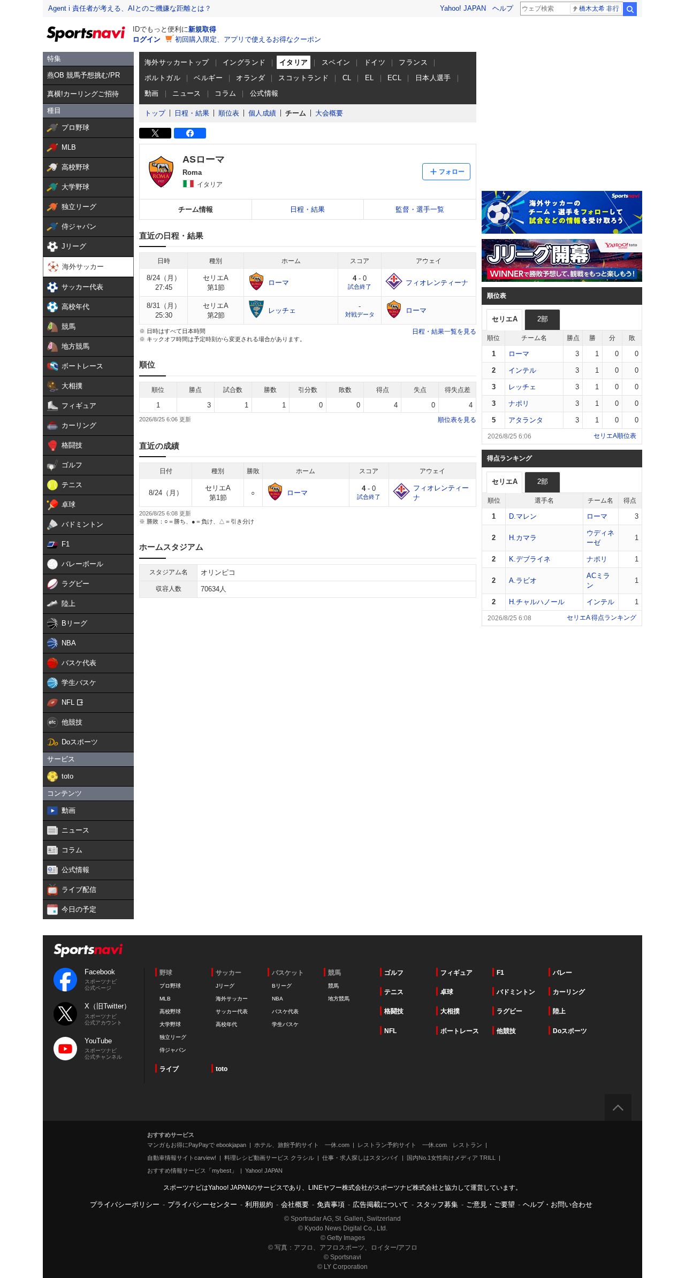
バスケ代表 (285, 1011)
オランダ (250, 78)
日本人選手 (433, 78)
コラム (225, 93)
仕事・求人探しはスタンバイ (360, 1157)
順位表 (228, 113)
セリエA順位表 (614, 436)
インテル (522, 370)
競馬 (333, 986)
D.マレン (523, 516)
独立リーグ (172, 1037)
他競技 (506, 1031)
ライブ (169, 1069)
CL (347, 78)
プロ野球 (170, 986)
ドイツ (374, 62)
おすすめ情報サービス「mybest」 (192, 1170)
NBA (277, 999)
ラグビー (509, 1011)
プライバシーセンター (202, 1204)
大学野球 (170, 1024)
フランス (413, 62)
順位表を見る (457, 420)
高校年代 (226, 1024)
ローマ (518, 354)
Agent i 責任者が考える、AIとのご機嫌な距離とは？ (129, 8)
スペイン (336, 62)
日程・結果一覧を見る (444, 331)
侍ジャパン (172, 1050)
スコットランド (303, 78)
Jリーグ (225, 986)
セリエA (504, 319)
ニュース (186, 93)
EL (369, 78)
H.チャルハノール (537, 602)
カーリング (569, 992)
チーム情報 (195, 209)
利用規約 (259, 1204)
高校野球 (170, 1011)
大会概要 (329, 113)
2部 (542, 319)
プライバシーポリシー (124, 1204)
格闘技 (394, 1011)
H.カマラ (523, 538)
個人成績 (262, 113)
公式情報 (264, 93)
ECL (394, 78)
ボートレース (459, 1031)
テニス (394, 992)
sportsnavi (88, 950)
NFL (390, 1031)
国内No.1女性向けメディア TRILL (451, 1157)
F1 (500, 972)
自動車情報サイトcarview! (181, 1157)
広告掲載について (380, 1204)
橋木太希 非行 (599, 8)
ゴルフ (394, 972)
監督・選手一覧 (419, 209)
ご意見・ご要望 (490, 1204)
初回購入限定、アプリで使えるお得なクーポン (248, 39)
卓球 (446, 992)
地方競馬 (338, 999)
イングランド (244, 62)
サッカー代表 (232, 1011)
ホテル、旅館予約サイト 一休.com (301, 1145)
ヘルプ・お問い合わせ (557, 1204)
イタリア (293, 62)
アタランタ (525, 420)
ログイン (147, 39)
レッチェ (522, 387)
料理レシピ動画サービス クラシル (269, 1157)
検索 (630, 9)
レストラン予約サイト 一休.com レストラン (419, 1145)
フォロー (452, 171)
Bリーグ (282, 986)
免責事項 (331, 1204)
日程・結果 (191, 113)
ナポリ (518, 403)
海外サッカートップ (176, 62)
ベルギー (208, 78)
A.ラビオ (523, 580)
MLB (165, 999)
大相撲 (450, 1011)
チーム (295, 113)
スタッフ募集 (437, 1204)
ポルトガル (162, 78)
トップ (154, 113)
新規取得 (202, 29)
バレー (562, 972)
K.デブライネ (530, 559)
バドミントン (516, 992)
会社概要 (295, 1204)
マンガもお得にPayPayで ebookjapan (196, 1145)
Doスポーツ (570, 1031)
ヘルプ (502, 8)
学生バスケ (285, 1024)
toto (221, 1069)
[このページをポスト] (155, 133)
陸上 (559, 1011)
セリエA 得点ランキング (601, 617)
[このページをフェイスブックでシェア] (190, 133)
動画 (151, 93)
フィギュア (456, 972)
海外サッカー (232, 999)
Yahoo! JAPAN (463, 8)
